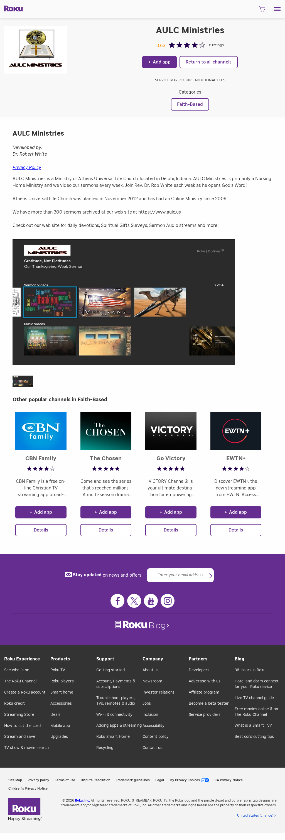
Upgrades (59, 737)
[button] (277, 9)
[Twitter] (134, 601)
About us (150, 670)
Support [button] (105, 659)
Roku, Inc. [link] (82, 800)
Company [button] (152, 659)
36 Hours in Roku (250, 670)
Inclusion (150, 715)
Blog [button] (239, 659)
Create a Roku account (24, 692)
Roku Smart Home (113, 737)
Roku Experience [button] (22, 659)
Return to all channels (209, 62)
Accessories (61, 704)
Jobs (146, 704)
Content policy (155, 737)
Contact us (152, 748)
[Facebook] (117, 601)
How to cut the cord (22, 726)
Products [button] (60, 659)
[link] (142, 625)
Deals (55, 715)
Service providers (204, 715)
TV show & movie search (26, 748)
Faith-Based (190, 104)
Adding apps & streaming (119, 726)
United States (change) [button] (255, 815)
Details (41, 530)
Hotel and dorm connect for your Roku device (257, 684)
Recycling (104, 748)
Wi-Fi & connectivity (114, 715)
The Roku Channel (20, 681)
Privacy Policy (27, 167)
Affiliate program (204, 692)
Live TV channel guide (254, 698)
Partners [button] (198, 659)
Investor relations (158, 692)
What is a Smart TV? (253, 726)
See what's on (16, 670)
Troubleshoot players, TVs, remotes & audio (115, 701)
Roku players (62, 681)
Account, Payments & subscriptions (115, 684)
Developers (199, 670)
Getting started (110, 670)
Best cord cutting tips (254, 737)
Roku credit (14, 704)
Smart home (61, 692)
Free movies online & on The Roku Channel (256, 712)
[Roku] (12, 8)
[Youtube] (151, 601)
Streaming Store (19, 715)
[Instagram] (168, 601)
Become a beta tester (209, 704)
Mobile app (60, 726)
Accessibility (153, 726)
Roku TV (57, 670)
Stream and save (19, 737)
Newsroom (152, 681)
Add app (159, 62)
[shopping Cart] (262, 10)
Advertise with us (204, 681)
